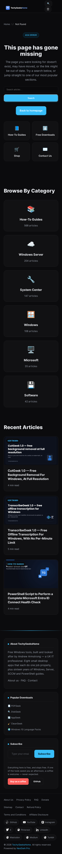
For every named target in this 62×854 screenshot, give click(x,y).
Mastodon (13, 838)
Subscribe (44, 753)
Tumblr (49, 838)
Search (31, 98)
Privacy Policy (23, 800)
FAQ (23, 680)
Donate (45, 800)
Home (7, 24)
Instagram (48, 823)
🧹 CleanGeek (15, 723)
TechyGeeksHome (22, 7)
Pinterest (23, 831)
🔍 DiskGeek (14, 711)
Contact (33, 680)
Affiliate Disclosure (38, 814)
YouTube (29, 823)
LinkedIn (42, 831)
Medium (32, 838)
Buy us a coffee (18, 781)
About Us (8, 800)
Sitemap (8, 807)
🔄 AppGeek (14, 717)
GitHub (37, 781)
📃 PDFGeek (14, 706)
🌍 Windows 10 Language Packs (24, 729)
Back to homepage (31, 110)
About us (13, 680)
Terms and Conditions (15, 814)
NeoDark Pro (23, 848)
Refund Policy (34, 807)
